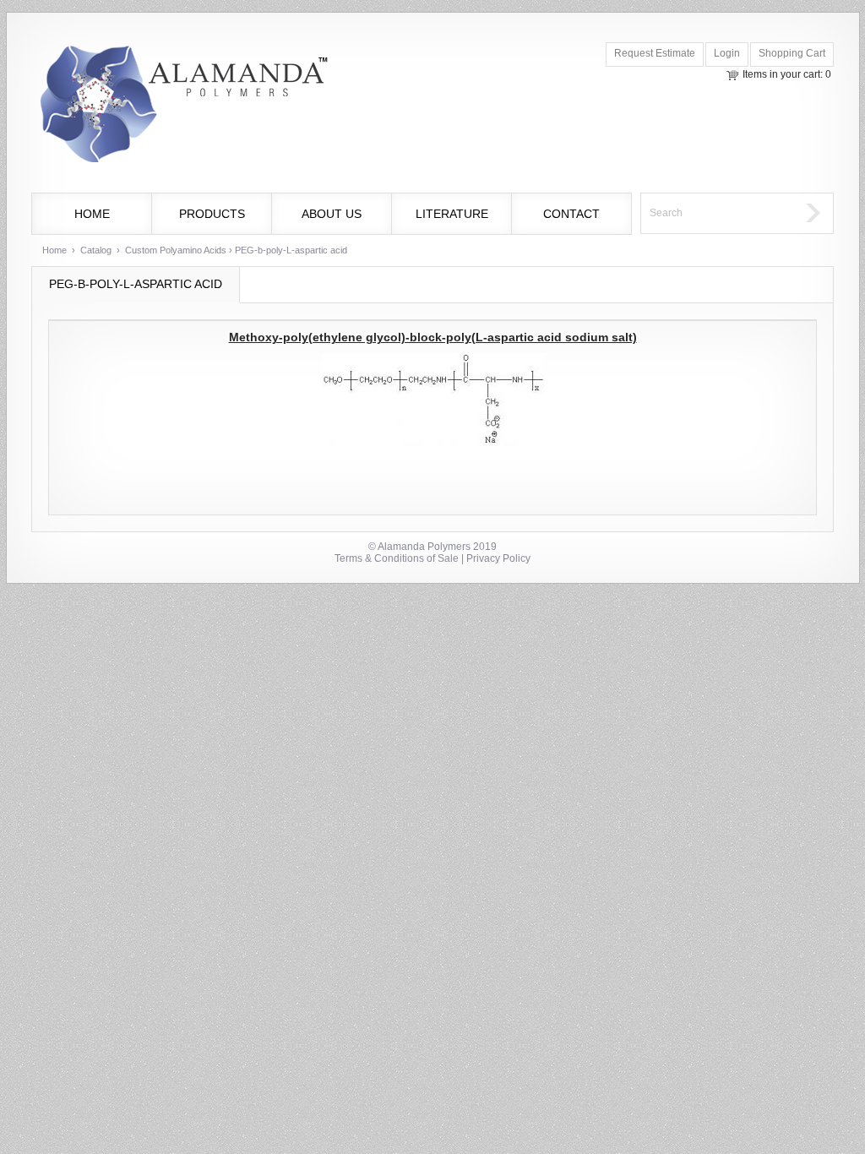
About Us (332, 213)
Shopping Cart (792, 53)
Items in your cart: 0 (787, 74)
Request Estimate (654, 53)
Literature (452, 213)
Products (212, 213)
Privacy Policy (498, 558)
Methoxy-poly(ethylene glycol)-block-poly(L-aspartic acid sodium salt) (433, 337)
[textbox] (719, 213)
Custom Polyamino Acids (175, 250)
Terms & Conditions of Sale (397, 558)
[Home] (182, 106)
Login (727, 53)
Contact (571, 213)
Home (92, 213)
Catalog (96, 250)
